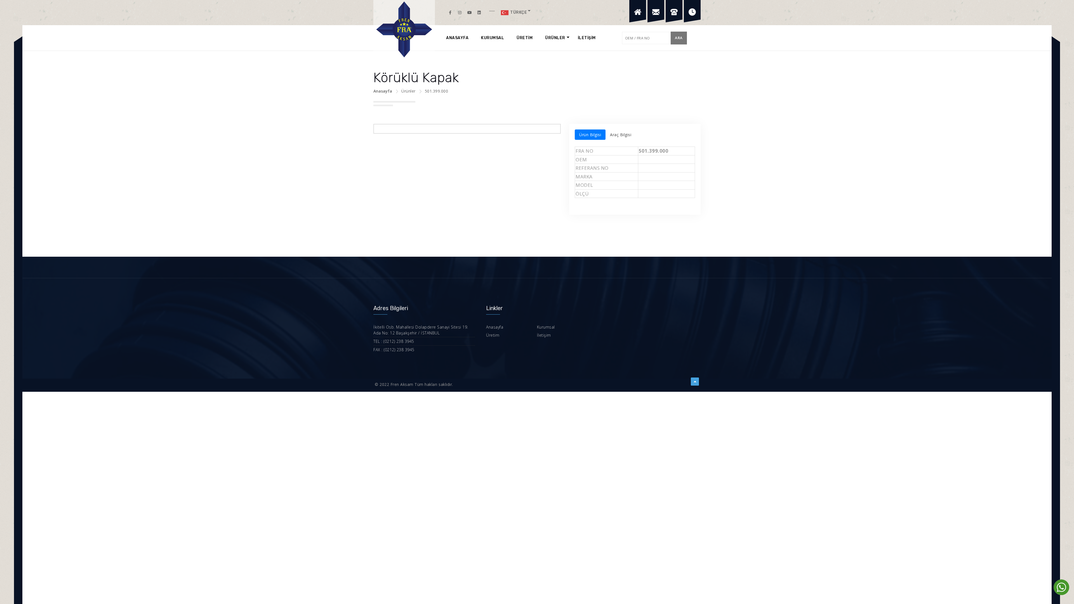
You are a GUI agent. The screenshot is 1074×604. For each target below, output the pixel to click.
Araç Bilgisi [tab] (620, 134)
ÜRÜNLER (555, 38)
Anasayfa (382, 91)
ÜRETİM (525, 38)
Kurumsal (546, 327)
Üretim (492, 335)
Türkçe (518, 12)
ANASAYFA (457, 38)
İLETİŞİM (587, 38)
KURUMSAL (492, 38)
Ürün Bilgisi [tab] (590, 134)
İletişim (544, 335)
